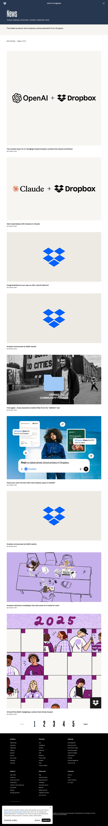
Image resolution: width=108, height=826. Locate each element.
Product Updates (43, 765)
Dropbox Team (13, 151)
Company (32, 20)
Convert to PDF (71, 763)
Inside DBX (40, 20)
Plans (40, 763)
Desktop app (13, 742)
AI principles (13, 787)
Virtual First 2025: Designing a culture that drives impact (30, 712)
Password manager (72, 753)
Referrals (41, 787)
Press (47, 20)
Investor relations (72, 780)
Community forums (43, 785)
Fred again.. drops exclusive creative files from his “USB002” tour (33, 408)
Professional (42, 745)
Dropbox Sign (42, 758)
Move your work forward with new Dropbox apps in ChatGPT (31, 483)
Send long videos (72, 745)
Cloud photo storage (73, 747)
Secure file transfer (72, 750)
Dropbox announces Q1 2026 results (21, 347)
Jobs (69, 777)
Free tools (12, 763)
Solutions (12, 753)
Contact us (12, 777)
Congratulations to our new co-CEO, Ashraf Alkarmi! (28, 285)
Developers (41, 782)
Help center (13, 775)
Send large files (71, 742)
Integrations (13, 747)
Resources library (43, 780)
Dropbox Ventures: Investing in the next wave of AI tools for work (33, 605)
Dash (40, 753)
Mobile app (13, 745)
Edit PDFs (70, 758)
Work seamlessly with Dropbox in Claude (23, 224)
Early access (13, 758)
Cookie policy (13, 782)
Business (16, 20)
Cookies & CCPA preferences (17, 785)
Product (9, 20)
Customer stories (43, 777)
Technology (24, 20)
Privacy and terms (14, 780)
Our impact (70, 782)
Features (12, 750)
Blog (40, 775)
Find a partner (42, 795)
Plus (40, 742)
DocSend (41, 760)
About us (70, 775)
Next (86, 724)
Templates (12, 760)
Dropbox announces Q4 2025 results (21, 544)
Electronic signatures (73, 760)
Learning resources (14, 792)
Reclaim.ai (41, 755)
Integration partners (44, 792)
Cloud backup (71, 755)
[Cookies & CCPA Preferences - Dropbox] (27, 815)
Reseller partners (43, 790)
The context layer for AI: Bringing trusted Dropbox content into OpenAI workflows (40, 149)
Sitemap (12, 790)
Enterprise (41, 750)
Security (12, 755)
